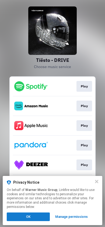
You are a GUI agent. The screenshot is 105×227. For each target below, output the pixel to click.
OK (28, 217)
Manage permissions (71, 217)
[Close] (96, 181)
